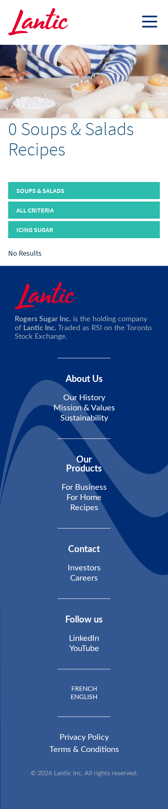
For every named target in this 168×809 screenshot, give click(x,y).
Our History (84, 398)
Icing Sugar (34, 230)
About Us (84, 379)
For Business (84, 487)
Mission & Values (84, 408)
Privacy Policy (84, 737)
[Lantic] (38, 22)
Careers (84, 578)
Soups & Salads (40, 190)
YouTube (84, 649)
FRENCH (84, 689)
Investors (84, 568)
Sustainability (84, 418)
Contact (84, 549)
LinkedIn (84, 638)
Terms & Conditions (84, 749)
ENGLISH (84, 697)
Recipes (84, 508)
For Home (84, 497)
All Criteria (35, 210)
